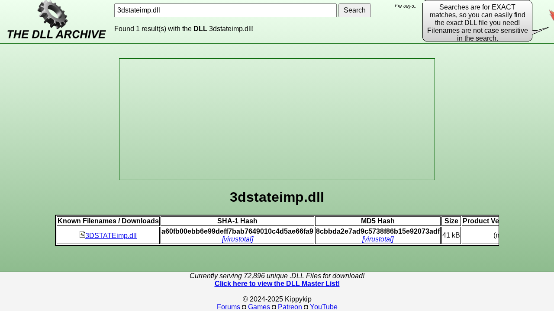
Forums (228, 307)
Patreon (290, 307)
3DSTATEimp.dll (111, 235)
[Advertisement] (277, 119)
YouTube (324, 307)
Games (259, 307)
